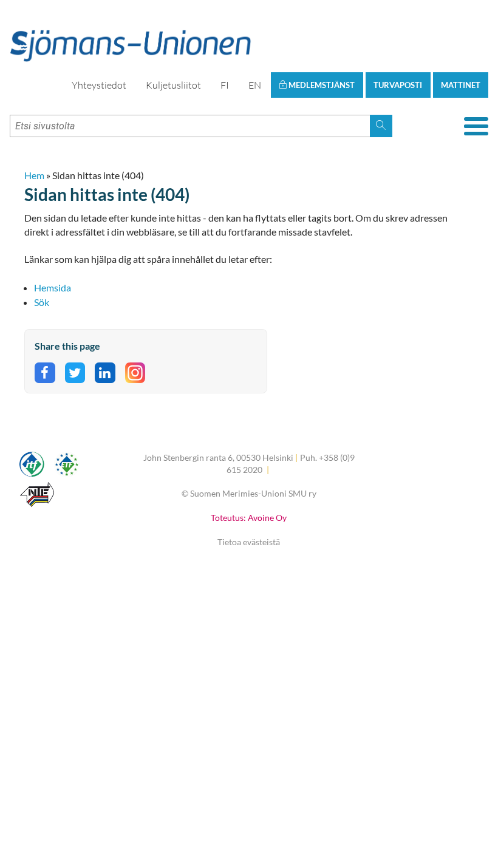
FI (224, 85)
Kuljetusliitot (173, 85)
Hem (34, 175)
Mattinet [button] (460, 85)
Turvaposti (398, 85)
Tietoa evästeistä (248, 542)
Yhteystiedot (99, 85)
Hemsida (52, 287)
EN (254, 85)
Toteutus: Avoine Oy (249, 517)
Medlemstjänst (321, 85)
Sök (41, 302)
